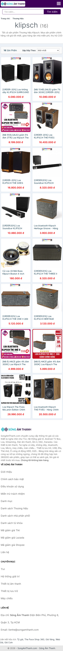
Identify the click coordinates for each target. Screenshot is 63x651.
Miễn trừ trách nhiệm (13, 493)
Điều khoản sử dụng (12, 486)
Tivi (3, 569)
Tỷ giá (20, 639)
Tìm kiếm (52, 11)
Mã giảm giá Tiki (10, 530)
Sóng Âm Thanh (47, 648)
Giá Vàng (50, 639)
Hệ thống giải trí (10, 576)
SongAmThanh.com (27, 648)
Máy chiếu (7, 598)
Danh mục (6, 501)
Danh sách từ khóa (11, 522)
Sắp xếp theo (29, 50)
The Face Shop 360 (34, 639)
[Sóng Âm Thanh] (16, 429)
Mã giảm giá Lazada (12, 537)
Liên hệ (5, 552)
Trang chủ (5, 18)
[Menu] (59, 3)
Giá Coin (8, 642)
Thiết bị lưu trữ (9, 591)
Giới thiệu (6, 471)
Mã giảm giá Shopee (12, 544)
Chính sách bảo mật (12, 479)
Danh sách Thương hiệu (14, 508)
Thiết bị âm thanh (11, 583)
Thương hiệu (18, 18)
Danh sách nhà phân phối (15, 515)
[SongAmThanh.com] (18, 4)
